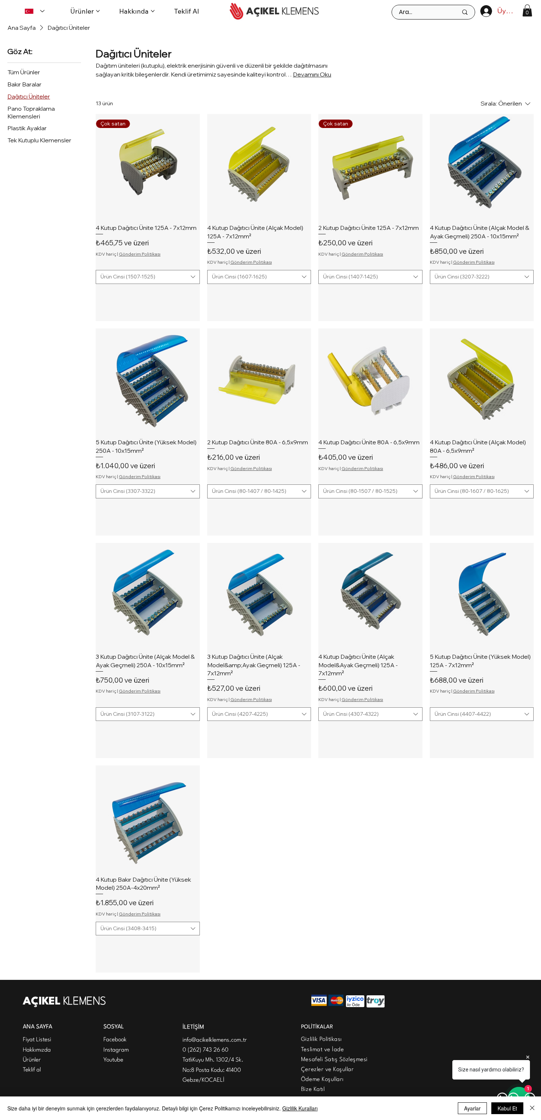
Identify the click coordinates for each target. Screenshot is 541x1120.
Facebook (115, 1040)
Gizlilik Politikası (321, 1039)
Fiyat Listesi (37, 1040)
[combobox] (148, 277)
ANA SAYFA (37, 1027)
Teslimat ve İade (322, 1050)
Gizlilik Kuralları (300, 1108)
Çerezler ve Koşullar (327, 1070)
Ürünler (32, 1060)
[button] (527, 10)
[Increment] (193, 295)
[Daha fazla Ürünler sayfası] (98, 11)
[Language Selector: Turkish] (34, 11)
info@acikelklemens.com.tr (215, 1040)
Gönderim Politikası (139, 254)
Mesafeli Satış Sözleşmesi (334, 1060)
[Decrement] (101, 295)
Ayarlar (472, 1108)
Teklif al (32, 1070)
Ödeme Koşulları (322, 1079)
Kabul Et (507, 1108)
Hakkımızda (37, 1050)
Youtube (113, 1060)
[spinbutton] (147, 295)
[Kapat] (532, 1108)
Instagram (116, 1050)
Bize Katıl (313, 1089)
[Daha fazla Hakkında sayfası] (153, 11)
